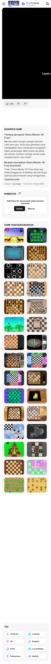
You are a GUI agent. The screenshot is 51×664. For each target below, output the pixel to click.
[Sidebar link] (4, 4)
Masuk (31, 208)
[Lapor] (25, 103)
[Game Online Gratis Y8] (13, 4)
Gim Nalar (17, 184)
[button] (11, 179)
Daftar (19, 208)
